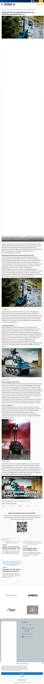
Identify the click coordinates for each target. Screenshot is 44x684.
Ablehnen (22, 676)
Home (3, 9)
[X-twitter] (31, 1)
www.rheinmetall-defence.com (23, 501)
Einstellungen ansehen (22, 679)
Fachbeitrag (6, 9)
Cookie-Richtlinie (16, 682)
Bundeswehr (4, 544)
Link (32, 519)
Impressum (28, 682)
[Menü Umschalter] (41, 4)
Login (36, 1)
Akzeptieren (22, 673)
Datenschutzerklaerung (22, 682)
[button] (42, 663)
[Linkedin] (30, 624)
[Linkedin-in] (33, 1)
